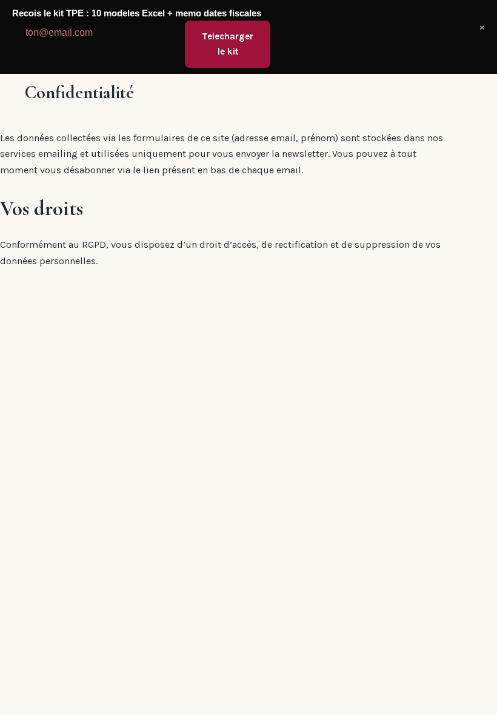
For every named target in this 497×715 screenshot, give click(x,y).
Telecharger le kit (227, 44)
